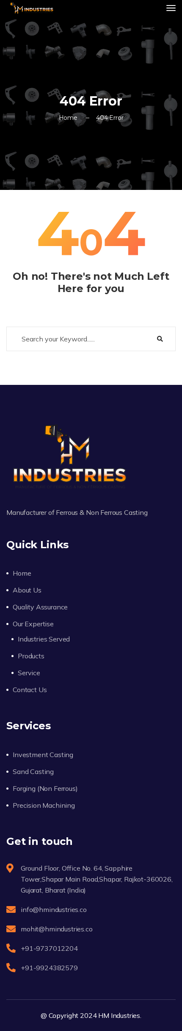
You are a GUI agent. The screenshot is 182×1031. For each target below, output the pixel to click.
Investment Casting (43, 754)
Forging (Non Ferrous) (45, 788)
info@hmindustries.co (54, 909)
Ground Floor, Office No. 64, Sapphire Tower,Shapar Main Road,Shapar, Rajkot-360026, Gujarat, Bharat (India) (97, 879)
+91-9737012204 (49, 948)
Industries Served (44, 639)
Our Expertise (33, 624)
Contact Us (30, 689)
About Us (27, 590)
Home (68, 118)
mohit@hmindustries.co (57, 929)
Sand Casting (33, 771)
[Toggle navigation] (171, 8)
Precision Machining (44, 805)
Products (31, 656)
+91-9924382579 (49, 967)
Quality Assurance (40, 607)
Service (29, 672)
